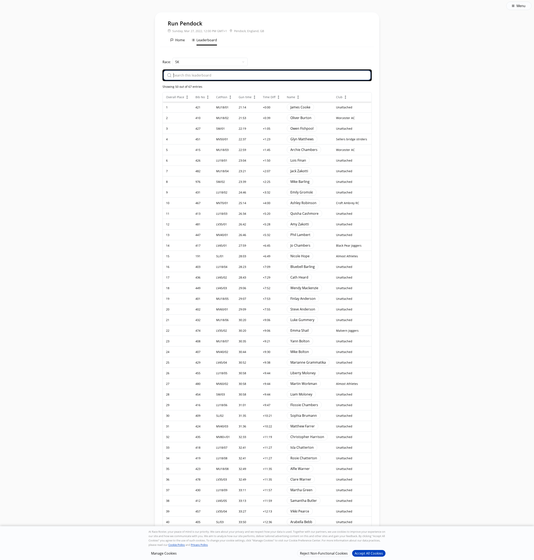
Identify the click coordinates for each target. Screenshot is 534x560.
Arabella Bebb (301, 522)
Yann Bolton (300, 341)
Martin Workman (303, 383)
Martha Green (301, 490)
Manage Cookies (164, 553)
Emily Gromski (301, 192)
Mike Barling (300, 181)
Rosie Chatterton (303, 458)
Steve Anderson (302, 309)
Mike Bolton (299, 351)
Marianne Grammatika (308, 362)
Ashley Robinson (303, 203)
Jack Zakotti (299, 171)
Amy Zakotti (299, 224)
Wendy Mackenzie (304, 288)
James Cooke (300, 107)
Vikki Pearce (299, 511)
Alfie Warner (300, 468)
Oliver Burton (300, 118)
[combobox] (210, 62)
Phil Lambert (300, 234)
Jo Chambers (300, 245)
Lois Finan (298, 160)
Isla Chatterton (302, 447)
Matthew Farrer (302, 426)
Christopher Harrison (307, 436)
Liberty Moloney (303, 373)
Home (180, 40)
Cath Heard (299, 277)
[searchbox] (270, 75)
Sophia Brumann (303, 415)
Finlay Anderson (303, 298)
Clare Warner (300, 479)
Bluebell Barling (302, 266)
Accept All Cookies (369, 553)
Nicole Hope (300, 256)
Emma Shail (299, 330)
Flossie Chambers (304, 405)
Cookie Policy (176, 545)
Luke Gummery (302, 320)
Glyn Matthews (302, 139)
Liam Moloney (301, 394)
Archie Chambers (303, 149)
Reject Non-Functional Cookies (324, 553)
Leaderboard (206, 40)
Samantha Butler (303, 500)
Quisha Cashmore (304, 213)
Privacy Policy (199, 545)
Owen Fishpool (302, 128)
